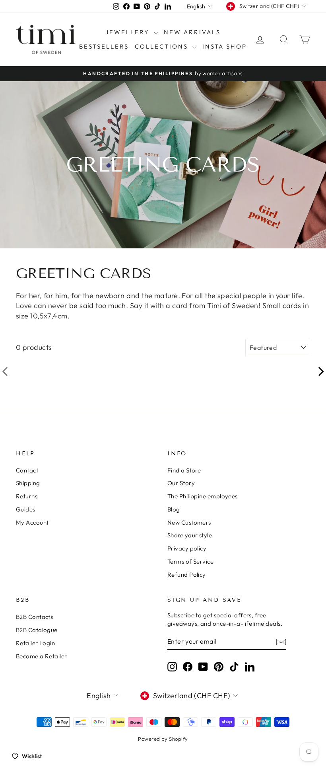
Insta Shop (224, 46)
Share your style (189, 535)
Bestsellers (104, 46)
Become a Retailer (41, 656)
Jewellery (128, 32)
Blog (173, 509)
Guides (25, 509)
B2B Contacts (34, 617)
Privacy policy (186, 548)
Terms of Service (190, 561)
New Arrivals (192, 32)
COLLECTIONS (162, 46)
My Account (32, 522)
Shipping (28, 483)
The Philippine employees (202, 496)
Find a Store (184, 470)
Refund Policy (186, 574)
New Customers (189, 522)
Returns (26, 496)
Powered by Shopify (163, 739)
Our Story (181, 483)
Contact (27, 470)
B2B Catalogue (37, 630)
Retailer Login (35, 643)
